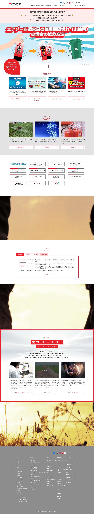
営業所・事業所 (20, 471)
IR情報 (42, 5)
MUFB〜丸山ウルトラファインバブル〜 (17, 99)
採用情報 (55, 5)
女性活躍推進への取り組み (22, 488)
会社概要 (18, 464)
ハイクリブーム (61, 462)
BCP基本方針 (19, 477)
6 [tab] (84, 64)
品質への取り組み (20, 479)
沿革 (17, 469)
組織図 (18, 467)
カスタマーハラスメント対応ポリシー (23, 502)
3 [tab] (78, 64)
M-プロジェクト (69, 480)
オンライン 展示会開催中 (37, 99)
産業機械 (47, 147)
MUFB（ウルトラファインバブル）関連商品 (38, 473)
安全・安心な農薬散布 (62, 470)
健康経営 (18, 475)
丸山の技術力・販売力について (21, 393)
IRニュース (49, 474)
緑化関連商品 (33, 464)
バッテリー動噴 (61, 477)
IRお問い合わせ (50, 477)
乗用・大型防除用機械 (35, 462)
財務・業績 (49, 466)
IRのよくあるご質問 (51, 479)
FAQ (60, 5)
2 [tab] (77, 64)
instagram (67, 3)
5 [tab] (82, 64)
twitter (64, 3)
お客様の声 (68, 464)
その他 (32, 478)
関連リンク (68, 474)
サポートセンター (65, 5)
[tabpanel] (47, 44)
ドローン (59, 489)
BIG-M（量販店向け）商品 (36, 476)
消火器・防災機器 (34, 470)
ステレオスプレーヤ (62, 460)
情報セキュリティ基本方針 (22, 497)
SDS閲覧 (32, 489)
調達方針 (18, 490)
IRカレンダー (49, 472)
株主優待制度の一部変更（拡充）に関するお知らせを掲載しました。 (49, 270)
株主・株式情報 (50, 470)
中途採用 (60, 498)
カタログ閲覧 (33, 484)
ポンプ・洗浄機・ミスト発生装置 (34, 468)
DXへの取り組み (20, 486)
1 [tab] (75, 64)
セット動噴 (60, 481)
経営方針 (48, 464)
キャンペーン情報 (70, 477)
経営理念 (18, 462)
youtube (69, 3)
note (72, 3)
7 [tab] (86, 64)
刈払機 (59, 472)
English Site (77, 2)
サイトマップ (69, 482)
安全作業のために (48, 5)
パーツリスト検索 (74, 5)
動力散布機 (60, 483)
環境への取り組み (20, 484)
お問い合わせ (82, 5)
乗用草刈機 (60, 467)
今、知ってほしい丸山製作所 (52, 461)
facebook (61, 3)
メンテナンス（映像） (61, 486)
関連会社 (18, 473)
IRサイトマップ (50, 485)
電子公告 (48, 483)
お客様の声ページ (56, 99)
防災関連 (73, 147)
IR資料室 (48, 468)
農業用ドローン (34, 482)
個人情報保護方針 (20, 494)
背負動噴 (60, 479)
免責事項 (48, 481)
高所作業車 (60, 464)
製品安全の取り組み (20, 482)
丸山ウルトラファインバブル (36, 480)
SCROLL (48, 62)
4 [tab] (80, 64)
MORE (46, 274)
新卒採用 (60, 496)
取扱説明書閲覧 (34, 486)
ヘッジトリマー (61, 474)
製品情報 (38, 5)
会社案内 (33, 5)
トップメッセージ (20, 460)
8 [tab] (88, 64)
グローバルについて (73, 393)
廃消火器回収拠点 (20, 492)
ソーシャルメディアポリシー (22, 499)
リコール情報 (76, 99)
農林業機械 (21, 147)
